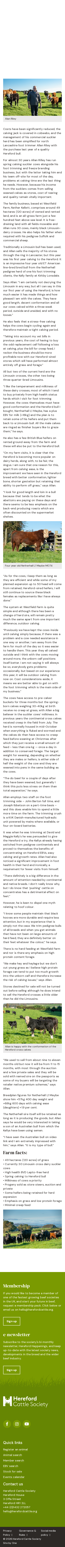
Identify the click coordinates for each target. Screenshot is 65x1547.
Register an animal (15, 1449)
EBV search (10, 1466)
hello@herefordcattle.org (36, 1310)
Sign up (12, 1321)
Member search (13, 1460)
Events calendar (14, 1477)
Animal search (12, 1455)
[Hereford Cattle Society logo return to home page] (25, 10)
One (14, 1543)
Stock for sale (12, 1471)
